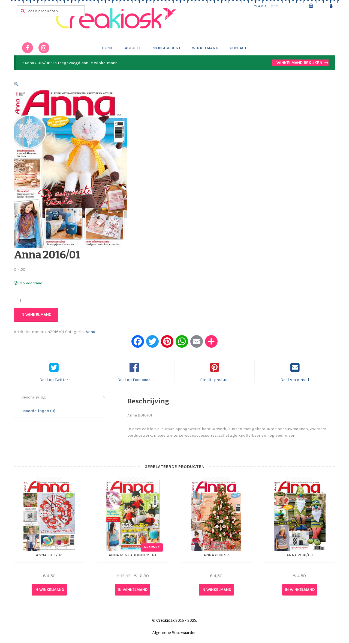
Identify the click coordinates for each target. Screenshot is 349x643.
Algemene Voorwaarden (174, 632)
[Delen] (211, 343)
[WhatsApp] (181, 343)
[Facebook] (137, 343)
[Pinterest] (167, 343)
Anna (90, 331)
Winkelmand (205, 47)
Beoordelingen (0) (38, 410)
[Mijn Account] (331, 6)
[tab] (61, 397)
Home (107, 47)
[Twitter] (152, 343)
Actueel (133, 47)
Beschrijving (33, 397)
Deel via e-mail (295, 379)
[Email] (196, 343)
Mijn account (166, 47)
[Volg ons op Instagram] (43, 47)
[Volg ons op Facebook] (27, 47)
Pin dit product (214, 379)
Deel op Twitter (54, 379)
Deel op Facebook (134, 379)
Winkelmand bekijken (299, 62)
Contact (238, 47)
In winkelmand (36, 314)
